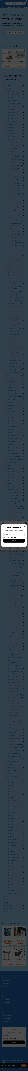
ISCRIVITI (14, 541)
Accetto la (11, 537)
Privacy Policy (13, 537)
